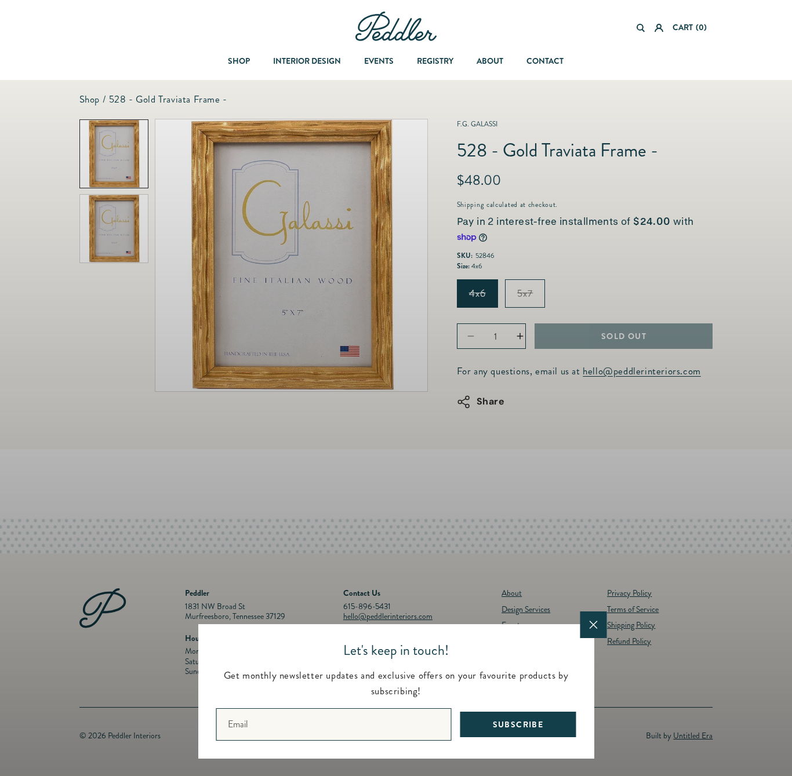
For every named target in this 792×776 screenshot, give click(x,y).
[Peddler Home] (396, 26)
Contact (545, 61)
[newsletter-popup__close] (593, 624)
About (490, 61)
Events (379, 61)
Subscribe (518, 724)
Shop (239, 61)
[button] (641, 28)
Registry (435, 61)
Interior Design (307, 61)
